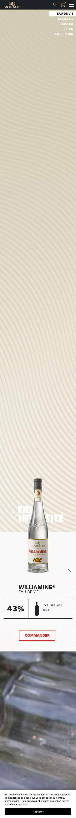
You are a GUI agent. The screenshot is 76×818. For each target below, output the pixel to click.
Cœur (68, 29)
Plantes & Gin (62, 34)
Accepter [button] (38, 811)
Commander (37, 635)
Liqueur (66, 24)
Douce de (65, 18)
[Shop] (63, 5)
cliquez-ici (21, 804)
